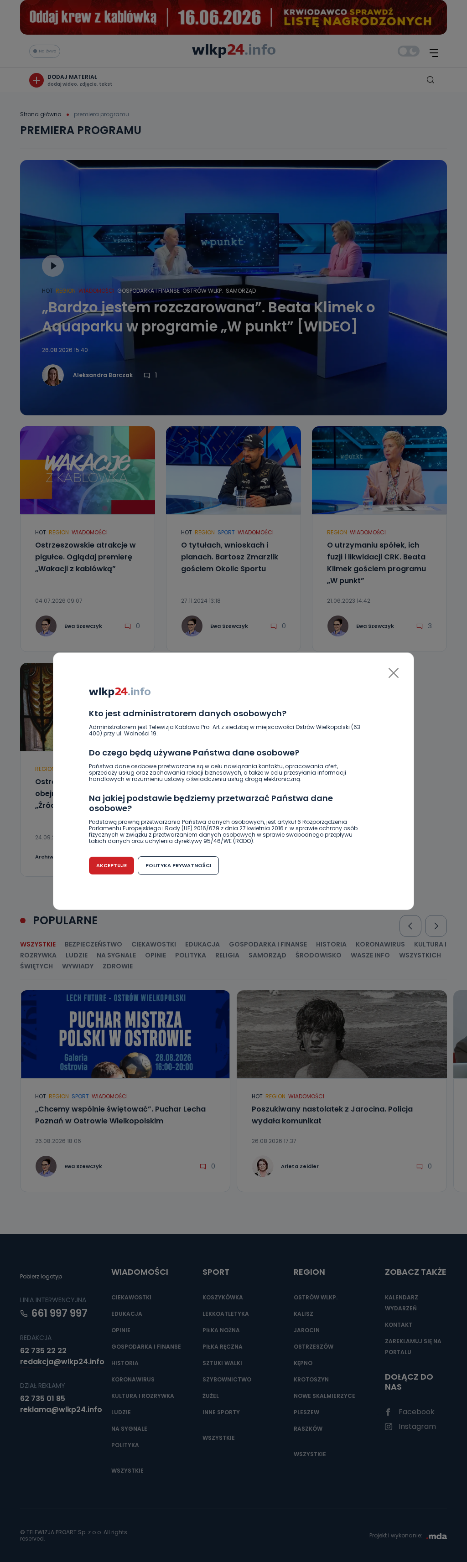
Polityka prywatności (178, 865)
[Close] (393, 672)
